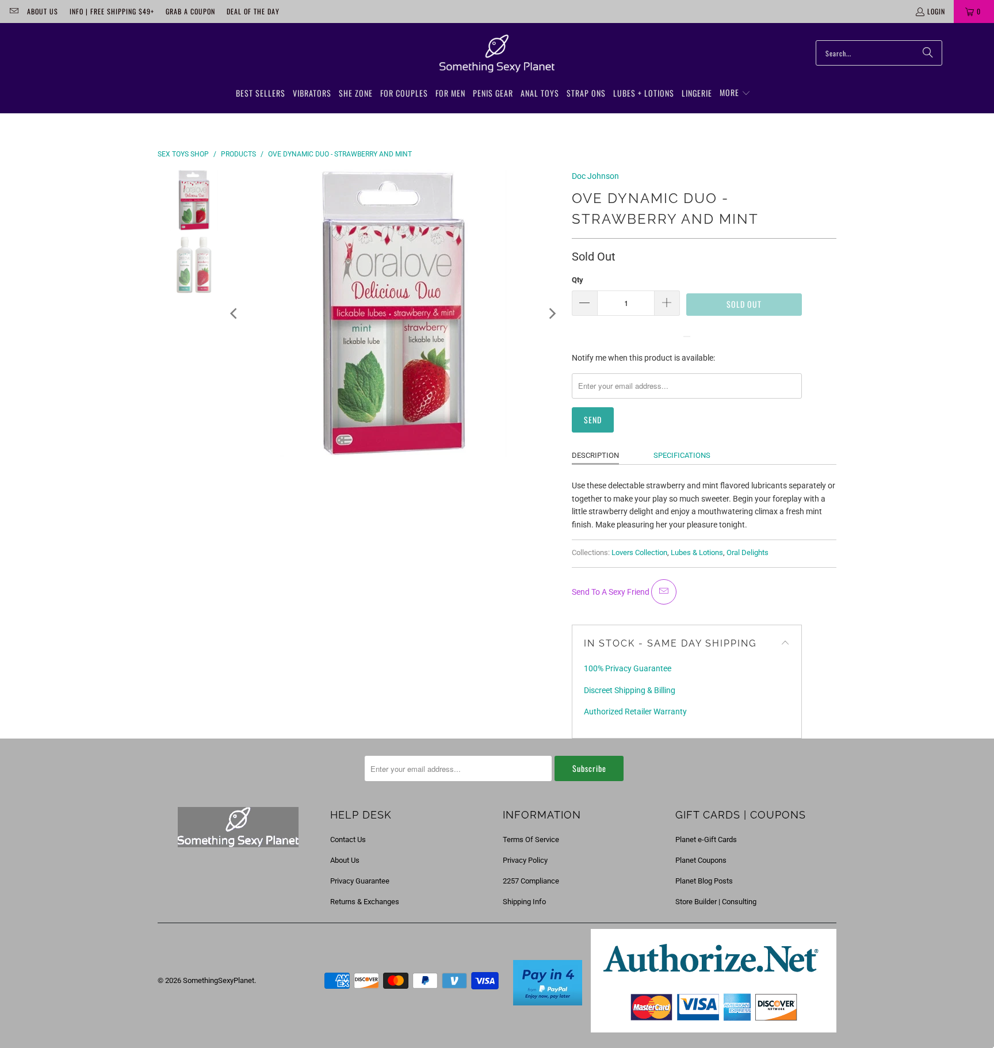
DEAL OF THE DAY (253, 11)
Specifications (681, 455)
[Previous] (234, 313)
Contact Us (348, 839)
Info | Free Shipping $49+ (112, 11)
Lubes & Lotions (697, 552)
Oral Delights (748, 552)
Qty (577, 280)
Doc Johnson (595, 176)
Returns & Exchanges (364, 901)
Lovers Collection (639, 552)
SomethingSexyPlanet (218, 980)
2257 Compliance (531, 881)
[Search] (927, 53)
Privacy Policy (525, 860)
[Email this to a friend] (663, 592)
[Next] (551, 313)
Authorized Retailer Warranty (635, 711)
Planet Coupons (701, 860)
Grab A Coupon (190, 11)
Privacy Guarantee (359, 881)
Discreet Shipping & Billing (629, 690)
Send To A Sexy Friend (611, 591)
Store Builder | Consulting (715, 901)
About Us (42, 11)
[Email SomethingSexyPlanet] (13, 11)
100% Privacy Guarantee (627, 668)
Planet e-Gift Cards (706, 839)
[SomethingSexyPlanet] (497, 54)
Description (595, 455)
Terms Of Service (531, 839)
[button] (735, 93)
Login (936, 11)
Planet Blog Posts (704, 881)
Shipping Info (524, 901)
